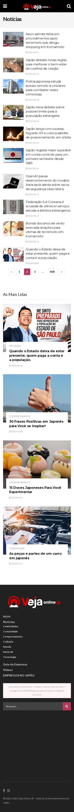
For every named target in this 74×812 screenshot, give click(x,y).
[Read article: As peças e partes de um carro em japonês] (37, 530)
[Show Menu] (5, 6)
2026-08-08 (33, 263)
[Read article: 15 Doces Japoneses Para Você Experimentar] (37, 464)
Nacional (8, 651)
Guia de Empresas (15, 664)
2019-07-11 (17, 563)
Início (6, 616)
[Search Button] (69, 6)
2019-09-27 (17, 497)
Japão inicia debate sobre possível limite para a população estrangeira (45, 111)
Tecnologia (9, 656)
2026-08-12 (33, 74)
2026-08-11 (33, 168)
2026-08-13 (33, 52)
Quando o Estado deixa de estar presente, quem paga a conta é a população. (47, 253)
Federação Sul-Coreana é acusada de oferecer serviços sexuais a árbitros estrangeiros (48, 206)
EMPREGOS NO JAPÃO (19, 675)
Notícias (9, 622)
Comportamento (19, 416)
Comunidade (17, 548)
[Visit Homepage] (37, 6)
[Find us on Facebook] (4, 791)
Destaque (15, 346)
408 (52, 271)
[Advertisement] (37, 741)
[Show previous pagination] (11, 271)
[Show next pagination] (62, 271)
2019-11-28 (17, 431)
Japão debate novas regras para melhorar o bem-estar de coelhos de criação (46, 64)
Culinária (8, 641)
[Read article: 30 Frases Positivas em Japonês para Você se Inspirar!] (37, 398)
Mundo (7, 646)
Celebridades (10, 626)
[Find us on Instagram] (8, 791)
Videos (8, 670)
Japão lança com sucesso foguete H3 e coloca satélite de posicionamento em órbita (48, 133)
